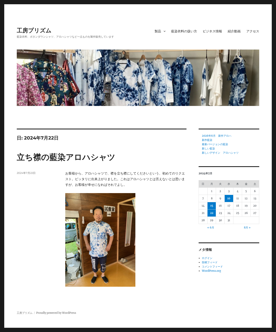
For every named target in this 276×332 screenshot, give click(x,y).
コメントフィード (212, 266)
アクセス (252, 31)
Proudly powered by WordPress (56, 313)
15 (211, 205)
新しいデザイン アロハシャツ (220, 152)
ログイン (207, 258)
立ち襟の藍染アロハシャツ (66, 157)
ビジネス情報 (212, 31)
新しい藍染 (208, 148)
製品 (158, 31)
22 (211, 213)
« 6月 (210, 227)
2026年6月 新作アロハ (216, 135)
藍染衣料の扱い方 (184, 31)
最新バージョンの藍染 (215, 144)
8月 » (247, 227)
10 (228, 198)
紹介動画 (234, 31)
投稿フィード (210, 262)
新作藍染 (207, 140)
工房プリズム (34, 30)
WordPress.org (211, 271)
